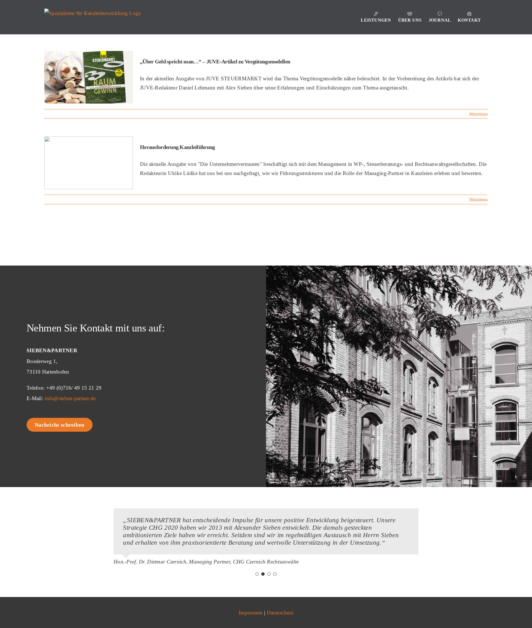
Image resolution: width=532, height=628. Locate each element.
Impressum (251, 613)
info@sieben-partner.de (70, 398)
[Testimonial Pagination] (257, 574)
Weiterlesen (478, 114)
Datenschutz (280, 613)
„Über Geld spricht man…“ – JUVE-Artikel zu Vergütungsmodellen (215, 61)
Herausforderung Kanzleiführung (177, 147)
